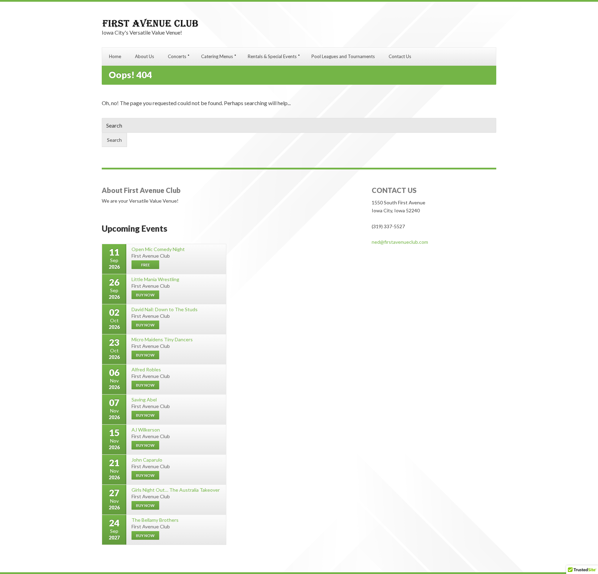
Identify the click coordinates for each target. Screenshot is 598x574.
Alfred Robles (146, 369)
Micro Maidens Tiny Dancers (162, 339)
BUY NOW (145, 295)
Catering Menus (217, 56)
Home (115, 56)
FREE (145, 264)
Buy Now (145, 475)
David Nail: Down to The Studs (165, 309)
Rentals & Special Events (272, 56)
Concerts (177, 56)
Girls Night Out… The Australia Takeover (176, 490)
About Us (144, 56)
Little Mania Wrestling (155, 279)
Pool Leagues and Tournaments (343, 56)
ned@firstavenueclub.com (400, 242)
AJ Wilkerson (146, 430)
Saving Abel (144, 399)
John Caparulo (147, 460)
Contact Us (400, 56)
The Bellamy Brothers (155, 520)
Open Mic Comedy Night (158, 249)
